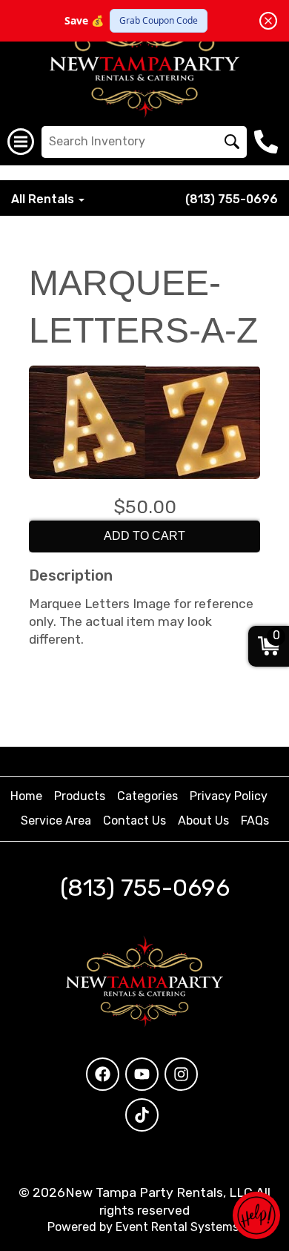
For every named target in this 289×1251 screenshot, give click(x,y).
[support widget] (256, 1215)
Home (26, 796)
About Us (203, 820)
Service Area (56, 820)
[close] (268, 21)
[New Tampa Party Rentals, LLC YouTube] (142, 1074)
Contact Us (134, 820)
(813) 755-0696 (231, 199)
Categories (147, 796)
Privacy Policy (229, 796)
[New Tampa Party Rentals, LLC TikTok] (142, 1115)
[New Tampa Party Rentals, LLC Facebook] (102, 1074)
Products (79, 796)
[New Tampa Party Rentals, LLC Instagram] (181, 1074)
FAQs (255, 820)
